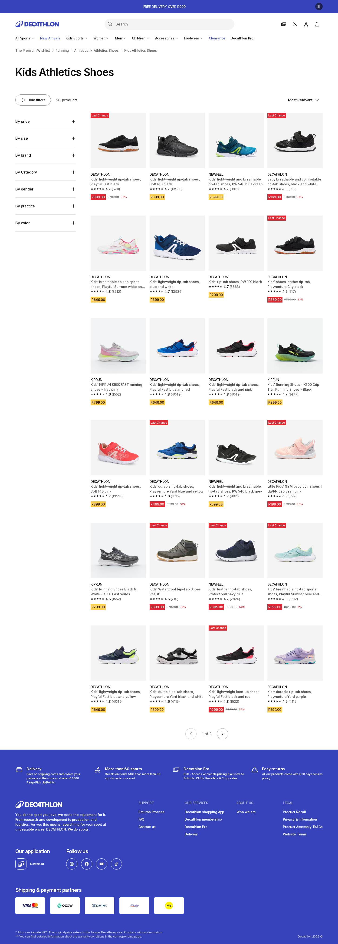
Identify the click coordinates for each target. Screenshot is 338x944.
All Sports (23, 38)
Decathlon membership (203, 819)
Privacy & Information (300, 819)
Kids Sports (75, 38)
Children (139, 38)
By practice (25, 206)
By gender (24, 189)
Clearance (217, 38)
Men (119, 38)
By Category (26, 172)
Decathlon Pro (242, 38)
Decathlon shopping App (204, 812)
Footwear (192, 38)
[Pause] (319, 6)
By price (22, 121)
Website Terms (295, 834)
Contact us (147, 827)
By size (21, 138)
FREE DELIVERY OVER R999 (164, 7)
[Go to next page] (222, 733)
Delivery (191, 834)
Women (99, 38)
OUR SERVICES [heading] (196, 803)
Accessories (165, 38)
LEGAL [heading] (288, 803)
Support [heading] (146, 803)
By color (22, 223)
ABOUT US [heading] (244, 803)
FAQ (141, 819)
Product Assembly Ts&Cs (303, 827)
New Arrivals (50, 38)
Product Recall (294, 812)
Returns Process (151, 812)
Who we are (246, 812)
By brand (23, 155)
